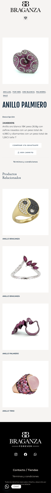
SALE (5, 95)
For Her (17, 92)
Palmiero (41, 92)
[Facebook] (25, 454)
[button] (25, 18)
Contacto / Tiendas (25, 470)
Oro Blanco (28, 92)
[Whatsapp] (35, 454)
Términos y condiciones (25, 162)
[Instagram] (16, 454)
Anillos (7, 92)
